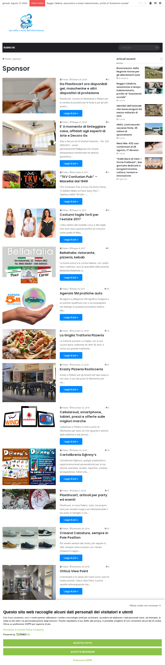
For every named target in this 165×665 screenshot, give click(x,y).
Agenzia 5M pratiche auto (81, 293)
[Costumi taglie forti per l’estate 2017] (29, 223)
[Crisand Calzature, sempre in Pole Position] (29, 538)
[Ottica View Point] (29, 584)
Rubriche (9, 47)
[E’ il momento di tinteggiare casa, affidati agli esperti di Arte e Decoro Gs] (29, 138)
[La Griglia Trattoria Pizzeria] (29, 344)
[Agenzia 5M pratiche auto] (29, 306)
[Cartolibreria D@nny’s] (29, 467)
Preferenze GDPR (82, 660)
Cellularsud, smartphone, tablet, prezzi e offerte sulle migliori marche (82, 416)
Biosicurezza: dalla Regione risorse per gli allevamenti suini (128, 72)
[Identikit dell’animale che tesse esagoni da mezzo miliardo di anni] (154, 110)
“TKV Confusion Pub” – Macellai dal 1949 (78, 178)
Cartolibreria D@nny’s (78, 454)
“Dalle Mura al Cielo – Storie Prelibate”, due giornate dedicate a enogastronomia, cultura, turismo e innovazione (129, 167)
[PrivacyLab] (22, 634)
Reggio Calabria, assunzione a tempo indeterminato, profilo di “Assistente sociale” (129, 90)
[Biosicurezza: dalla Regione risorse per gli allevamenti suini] (154, 73)
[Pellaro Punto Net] (26, 24)
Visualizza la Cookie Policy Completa (23, 629)
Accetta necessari (83, 652)
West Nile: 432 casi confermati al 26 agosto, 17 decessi (127, 147)
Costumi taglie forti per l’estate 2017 (79, 216)
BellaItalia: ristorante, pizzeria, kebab (77, 255)
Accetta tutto (82, 643)
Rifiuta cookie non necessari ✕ (145, 605)
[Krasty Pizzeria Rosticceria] (29, 382)
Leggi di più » (71, 113)
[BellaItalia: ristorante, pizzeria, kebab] (29, 265)
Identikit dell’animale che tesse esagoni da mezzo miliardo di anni (129, 111)
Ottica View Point (74, 571)
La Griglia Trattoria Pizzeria (82, 335)
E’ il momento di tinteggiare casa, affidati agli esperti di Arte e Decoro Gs (83, 131)
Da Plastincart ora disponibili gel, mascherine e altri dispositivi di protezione (83, 88)
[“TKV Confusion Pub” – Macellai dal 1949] (29, 179)
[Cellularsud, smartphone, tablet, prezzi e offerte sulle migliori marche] (29, 417)
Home (7, 59)
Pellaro (65, 79)
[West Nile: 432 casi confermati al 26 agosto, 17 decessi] (154, 148)
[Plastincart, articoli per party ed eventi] (29, 499)
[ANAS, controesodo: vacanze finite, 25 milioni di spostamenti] (154, 129)
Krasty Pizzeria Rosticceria (81, 369)
